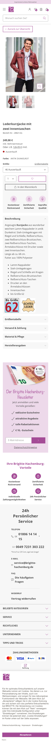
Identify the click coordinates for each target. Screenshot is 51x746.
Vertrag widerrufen (23, 598)
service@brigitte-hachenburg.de (25, 565)
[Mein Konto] (29, 9)
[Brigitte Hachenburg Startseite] (11, 9)
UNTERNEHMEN (12, 634)
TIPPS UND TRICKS (13, 642)
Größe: (6, 164)
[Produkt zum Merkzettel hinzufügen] (32, 179)
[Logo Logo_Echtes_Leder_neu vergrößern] (28, 305)
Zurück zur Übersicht (19, 29)
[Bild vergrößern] (39, 86)
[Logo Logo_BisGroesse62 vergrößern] (12, 305)
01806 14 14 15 (27, 536)
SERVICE (7, 617)
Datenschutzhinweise (25, 447)
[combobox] (25, 18)
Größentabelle (41, 164)
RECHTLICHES (10, 625)
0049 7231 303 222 (30, 547)
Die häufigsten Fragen (24, 579)
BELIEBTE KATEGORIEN (15, 608)
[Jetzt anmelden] (38, 440)
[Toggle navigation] (4, 9)
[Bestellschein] (41, 9)
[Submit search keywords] (44, 18)
